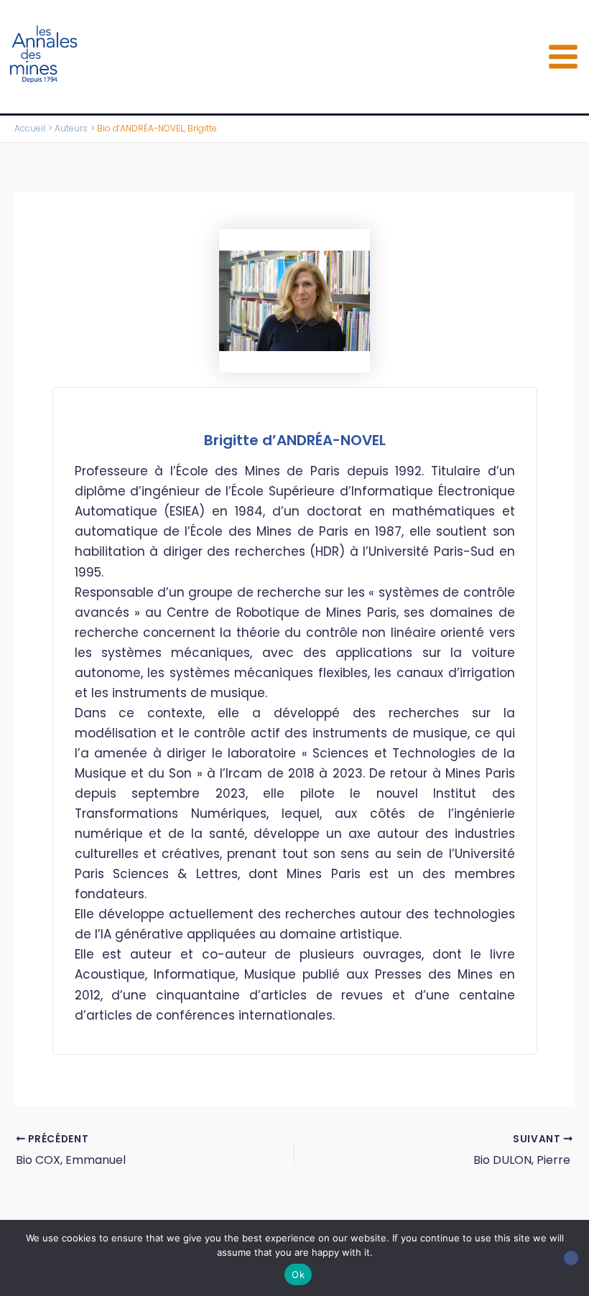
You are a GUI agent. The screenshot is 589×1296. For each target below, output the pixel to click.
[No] (571, 1258)
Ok (298, 1274)
